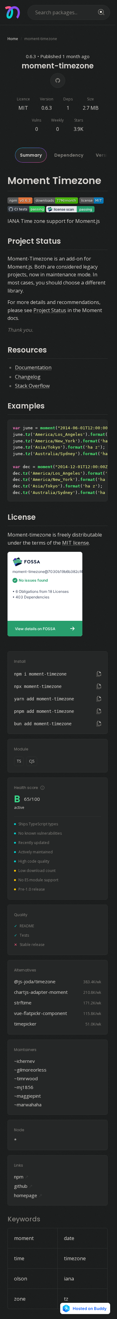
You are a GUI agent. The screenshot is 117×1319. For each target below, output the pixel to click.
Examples (26, 406)
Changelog (28, 376)
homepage (28, 1195)
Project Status (34, 241)
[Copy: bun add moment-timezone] (98, 723)
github (23, 1186)
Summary (31, 155)
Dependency (68, 155)
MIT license (75, 542)
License (21, 517)
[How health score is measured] (42, 788)
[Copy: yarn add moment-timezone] (98, 699)
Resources (27, 350)
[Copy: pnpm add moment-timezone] (98, 711)
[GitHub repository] (57, 80)
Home (12, 38)
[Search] (100, 12)
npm (21, 1177)
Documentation (33, 367)
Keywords (23, 1219)
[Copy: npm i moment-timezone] (98, 674)
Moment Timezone (54, 180)
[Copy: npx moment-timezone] (98, 686)
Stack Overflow (32, 385)
